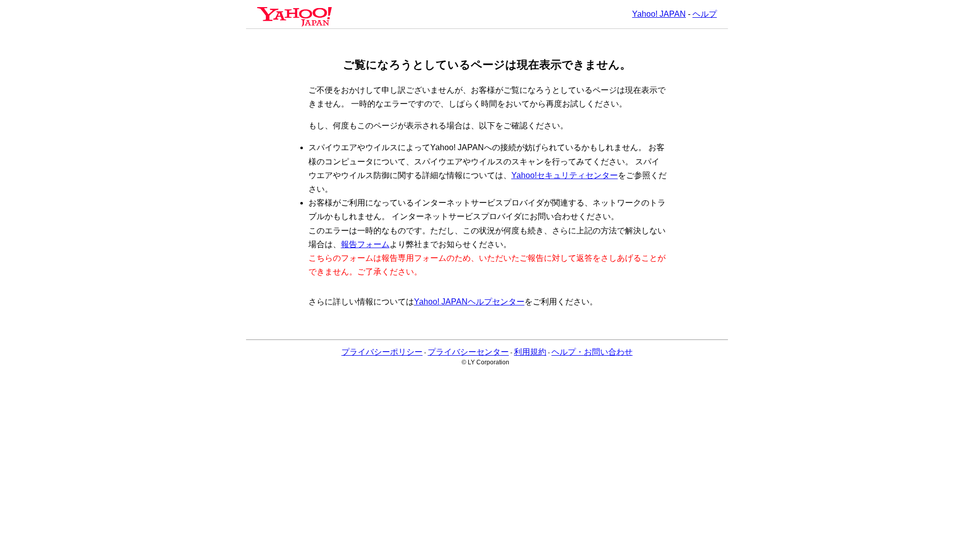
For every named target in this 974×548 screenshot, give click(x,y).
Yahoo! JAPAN (659, 14)
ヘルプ (704, 14)
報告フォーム (365, 244)
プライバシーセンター (468, 352)
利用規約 (530, 352)
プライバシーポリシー (382, 352)
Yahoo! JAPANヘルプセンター (469, 301)
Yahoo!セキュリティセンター (564, 175)
